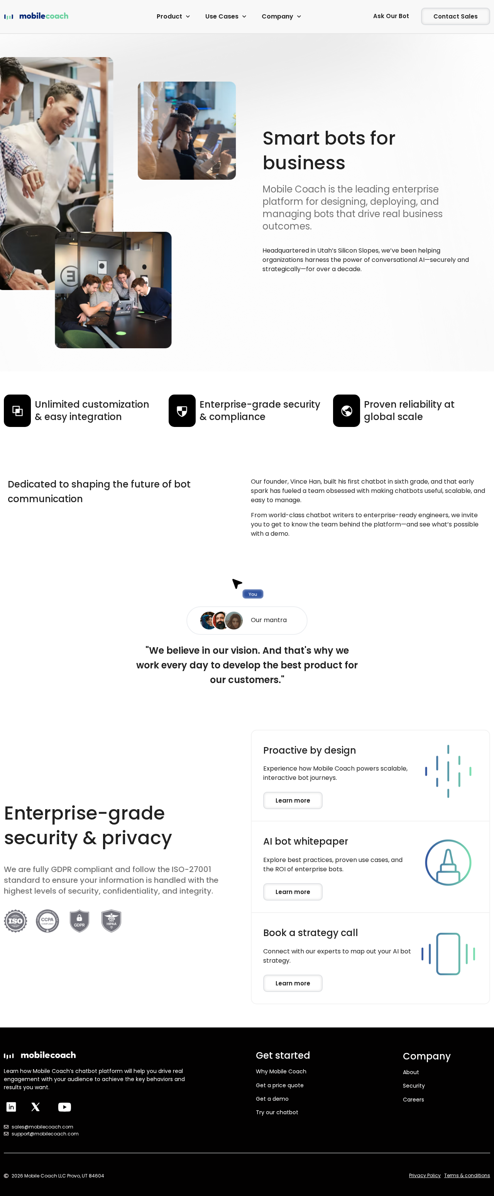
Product (169, 16)
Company (277, 16)
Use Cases (222, 16)
